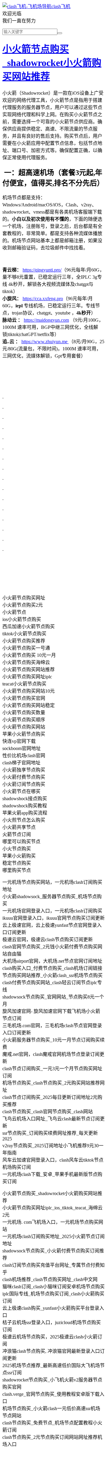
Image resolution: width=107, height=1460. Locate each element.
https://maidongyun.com (46, 320)
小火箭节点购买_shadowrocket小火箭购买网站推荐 (51, 63)
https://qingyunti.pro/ (42, 269)
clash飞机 (60, 6)
